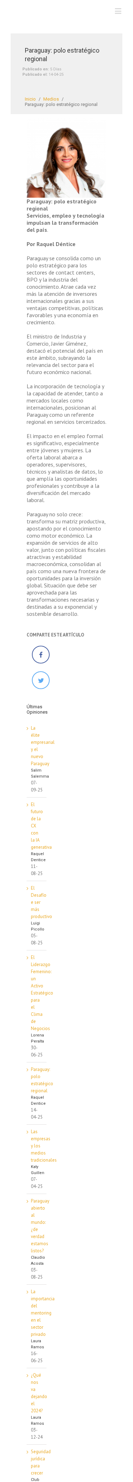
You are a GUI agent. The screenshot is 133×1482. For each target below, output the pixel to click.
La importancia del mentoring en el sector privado (43, 1313)
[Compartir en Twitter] (41, 687)
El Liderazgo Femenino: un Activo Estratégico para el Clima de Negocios (42, 992)
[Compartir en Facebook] (41, 662)
